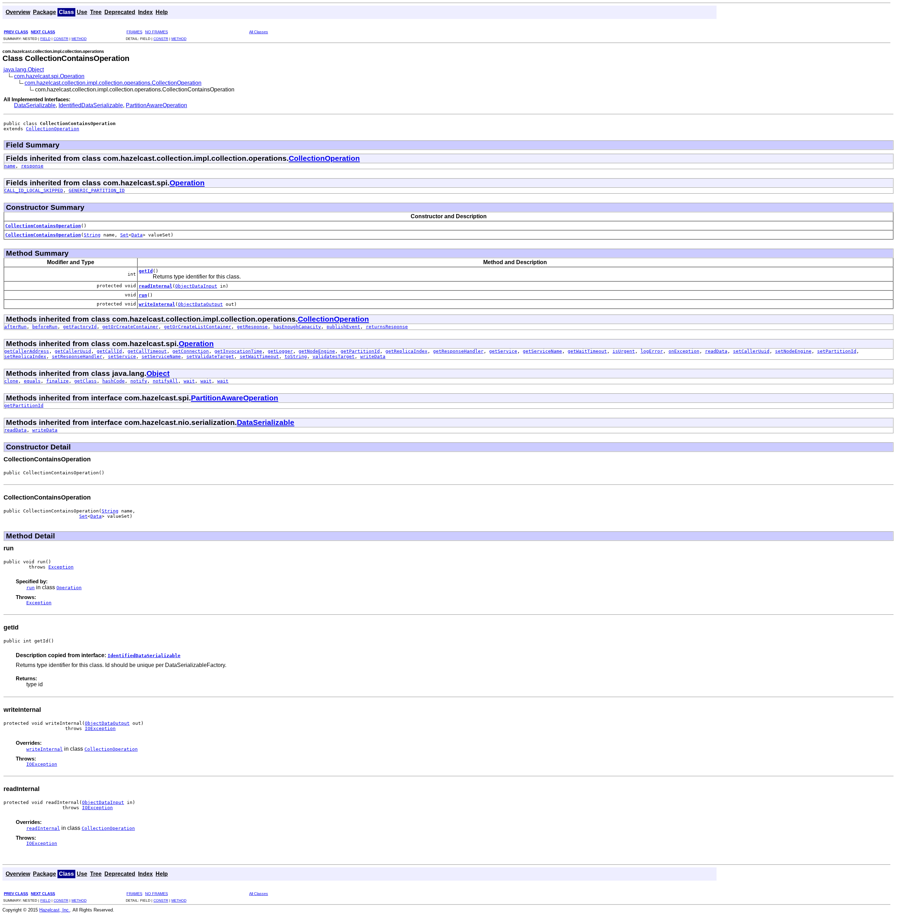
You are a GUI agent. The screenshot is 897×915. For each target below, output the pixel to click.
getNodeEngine (317, 351)
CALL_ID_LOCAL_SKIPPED (33, 190)
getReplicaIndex (406, 351)
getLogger (280, 351)
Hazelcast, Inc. (54, 910)
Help (162, 12)
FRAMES (134, 32)
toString (296, 356)
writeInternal (157, 304)
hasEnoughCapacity (297, 326)
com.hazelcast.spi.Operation (49, 76)
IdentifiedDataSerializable (91, 105)
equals (32, 381)
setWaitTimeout (259, 356)
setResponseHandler (77, 356)
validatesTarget (334, 356)
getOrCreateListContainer (197, 326)
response (32, 165)
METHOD (79, 39)
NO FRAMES (156, 32)
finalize (57, 381)
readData (716, 351)
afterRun (15, 326)
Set (124, 235)
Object (158, 373)
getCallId (109, 351)
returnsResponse (387, 326)
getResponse (252, 326)
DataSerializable (35, 105)
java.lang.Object (24, 70)
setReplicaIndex (25, 356)
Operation (187, 183)
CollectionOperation (52, 128)
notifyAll (165, 381)
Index (145, 12)
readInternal (155, 286)
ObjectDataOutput (200, 304)
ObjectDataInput (196, 286)
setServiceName (161, 356)
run (143, 295)
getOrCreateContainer (130, 326)
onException (684, 351)
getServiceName (542, 351)
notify (138, 381)
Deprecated (119, 12)
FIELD (45, 39)
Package (44, 12)
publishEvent (343, 326)
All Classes (258, 32)
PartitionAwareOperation (156, 105)
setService (122, 356)
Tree (96, 12)
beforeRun (44, 326)
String (92, 235)
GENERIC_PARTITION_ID (97, 190)
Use (82, 12)
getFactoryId (80, 326)
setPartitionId (836, 351)
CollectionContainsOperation (43, 225)
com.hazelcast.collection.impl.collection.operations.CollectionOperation (113, 83)
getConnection (190, 351)
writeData (372, 356)
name (9, 165)
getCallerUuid (73, 351)
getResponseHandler (458, 351)
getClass (85, 381)
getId (146, 271)
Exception (61, 567)
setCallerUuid (751, 351)
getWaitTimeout (587, 351)
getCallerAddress (26, 351)
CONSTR (61, 39)
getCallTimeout (147, 351)
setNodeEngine (793, 351)
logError (652, 351)
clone (11, 381)
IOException (100, 728)
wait (189, 381)
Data (137, 235)
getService (503, 351)
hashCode (113, 381)
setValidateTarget (210, 356)
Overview (18, 12)
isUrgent (623, 351)
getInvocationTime (238, 351)
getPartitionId (360, 351)
